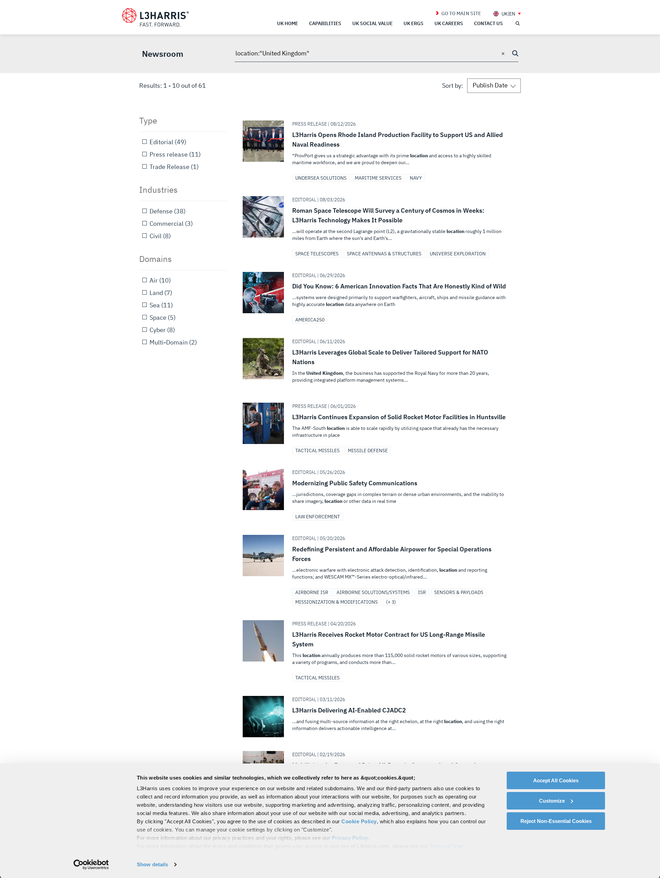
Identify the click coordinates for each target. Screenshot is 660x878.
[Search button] (515, 53)
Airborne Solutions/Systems (373, 592)
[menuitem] (507, 13)
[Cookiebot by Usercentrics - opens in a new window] (91, 864)
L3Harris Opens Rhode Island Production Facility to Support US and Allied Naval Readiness (379, 145)
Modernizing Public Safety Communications (379, 489)
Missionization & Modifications (336, 602)
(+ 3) (391, 602)
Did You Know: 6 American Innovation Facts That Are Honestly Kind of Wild (379, 292)
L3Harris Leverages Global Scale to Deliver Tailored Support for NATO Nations (379, 363)
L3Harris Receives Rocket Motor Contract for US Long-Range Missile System (379, 645)
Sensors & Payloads (458, 592)
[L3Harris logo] (155, 17)
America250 (309, 320)
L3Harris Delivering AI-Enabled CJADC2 (379, 716)
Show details (152, 864)
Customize (552, 801)
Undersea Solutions (320, 178)
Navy (416, 178)
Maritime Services (378, 178)
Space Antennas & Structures (384, 254)
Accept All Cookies (556, 780)
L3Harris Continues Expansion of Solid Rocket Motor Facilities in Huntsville (379, 423)
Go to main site (461, 13)
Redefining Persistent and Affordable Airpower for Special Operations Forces (379, 560)
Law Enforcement (317, 517)
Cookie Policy (359, 821)
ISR (422, 592)
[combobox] (376, 53)
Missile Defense (368, 450)
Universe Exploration (458, 254)
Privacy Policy (350, 838)
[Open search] (517, 23)
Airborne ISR (311, 592)
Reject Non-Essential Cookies (556, 821)
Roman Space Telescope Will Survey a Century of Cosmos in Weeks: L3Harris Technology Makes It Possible (379, 221)
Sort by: (452, 85)
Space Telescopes (317, 254)
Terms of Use (446, 846)
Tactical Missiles (317, 450)
